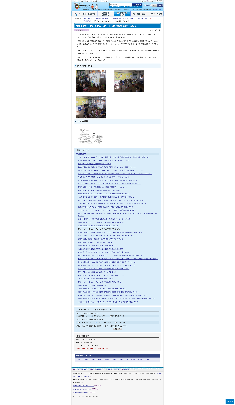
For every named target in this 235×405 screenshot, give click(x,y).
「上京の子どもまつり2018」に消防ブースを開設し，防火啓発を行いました (106, 197)
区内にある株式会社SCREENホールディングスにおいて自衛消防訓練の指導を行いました (110, 255)
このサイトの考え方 (81, 369)
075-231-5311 (133, 373)
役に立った (83, 316)
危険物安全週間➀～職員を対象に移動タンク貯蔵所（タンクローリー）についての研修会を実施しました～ (116, 298)
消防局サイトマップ (129, 369)
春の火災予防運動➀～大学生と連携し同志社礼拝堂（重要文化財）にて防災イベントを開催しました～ (115, 174)
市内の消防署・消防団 (101, 18)
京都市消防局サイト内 (119, 6)
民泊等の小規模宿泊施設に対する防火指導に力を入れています (100, 249)
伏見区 (147, 359)
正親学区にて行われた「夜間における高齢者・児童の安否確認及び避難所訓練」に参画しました (112, 295)
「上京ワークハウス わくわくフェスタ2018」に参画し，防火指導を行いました (107, 210)
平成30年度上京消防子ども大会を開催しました (95, 242)
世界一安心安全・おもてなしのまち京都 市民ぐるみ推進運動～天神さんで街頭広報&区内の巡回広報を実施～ (118, 259)
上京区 (86, 359)
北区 (79, 359)
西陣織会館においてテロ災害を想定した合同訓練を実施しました (101, 222)
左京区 (93, 359)
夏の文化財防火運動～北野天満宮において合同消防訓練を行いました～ (103, 269)
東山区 (107, 359)
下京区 (121, 359)
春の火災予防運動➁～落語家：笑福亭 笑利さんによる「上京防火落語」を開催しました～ (110, 170)
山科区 (114, 359)
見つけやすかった (85, 322)
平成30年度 (87, 21)
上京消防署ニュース (142, 18)
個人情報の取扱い (98, 369)
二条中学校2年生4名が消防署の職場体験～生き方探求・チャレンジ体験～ (105, 219)
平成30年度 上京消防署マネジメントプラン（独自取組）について (102, 275)
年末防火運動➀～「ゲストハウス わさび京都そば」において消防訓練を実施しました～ (109, 183)
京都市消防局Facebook (81, 392)
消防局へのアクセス (158, 9)
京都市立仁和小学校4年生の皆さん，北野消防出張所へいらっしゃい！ (103, 187)
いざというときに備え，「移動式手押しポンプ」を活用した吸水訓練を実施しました (108, 302)
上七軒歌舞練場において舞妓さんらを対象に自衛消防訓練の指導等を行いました (107, 262)
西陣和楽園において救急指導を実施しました (94, 285)
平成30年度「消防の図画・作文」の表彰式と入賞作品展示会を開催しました (105, 207)
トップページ (87, 18)
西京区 (140, 359)
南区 (127, 359)
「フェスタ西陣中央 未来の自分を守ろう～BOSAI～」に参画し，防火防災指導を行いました (112, 203)
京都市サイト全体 (133, 6)
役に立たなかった (117, 316)
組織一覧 (87, 376)
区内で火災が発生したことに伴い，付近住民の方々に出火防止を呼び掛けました (107, 265)
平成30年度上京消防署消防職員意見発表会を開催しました (99, 190)
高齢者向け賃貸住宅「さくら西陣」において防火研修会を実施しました (103, 193)
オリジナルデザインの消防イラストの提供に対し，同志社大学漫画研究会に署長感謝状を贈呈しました (115, 157)
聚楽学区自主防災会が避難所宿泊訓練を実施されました (98, 225)
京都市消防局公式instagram (82, 389)
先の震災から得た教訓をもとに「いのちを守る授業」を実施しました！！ (104, 177)
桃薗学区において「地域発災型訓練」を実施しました (97, 245)
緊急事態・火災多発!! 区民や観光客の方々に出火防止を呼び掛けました (103, 252)
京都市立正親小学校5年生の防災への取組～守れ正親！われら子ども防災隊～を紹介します (111, 200)
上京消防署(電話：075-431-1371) (122, 18)
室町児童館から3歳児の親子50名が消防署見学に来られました (100, 239)
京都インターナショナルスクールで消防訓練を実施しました (99, 282)
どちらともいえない (99, 316)
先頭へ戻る (229, 402)
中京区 (100, 359)
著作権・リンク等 (113, 369)
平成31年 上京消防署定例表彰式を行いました (94, 164)
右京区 (133, 359)
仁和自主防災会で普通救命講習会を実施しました (95, 278)
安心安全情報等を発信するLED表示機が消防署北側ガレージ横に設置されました (107, 167)
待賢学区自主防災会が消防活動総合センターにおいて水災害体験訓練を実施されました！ (110, 232)
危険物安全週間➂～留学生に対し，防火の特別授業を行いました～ (102, 288)
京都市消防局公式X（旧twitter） (83, 385)
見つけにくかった (122, 322)
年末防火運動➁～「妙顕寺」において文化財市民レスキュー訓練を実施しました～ (107, 180)
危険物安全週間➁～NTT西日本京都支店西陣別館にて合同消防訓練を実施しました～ (108, 292)
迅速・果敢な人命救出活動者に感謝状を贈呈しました (97, 272)
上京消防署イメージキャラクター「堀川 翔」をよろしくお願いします (103, 160)
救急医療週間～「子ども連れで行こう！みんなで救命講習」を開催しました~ (106, 235)
